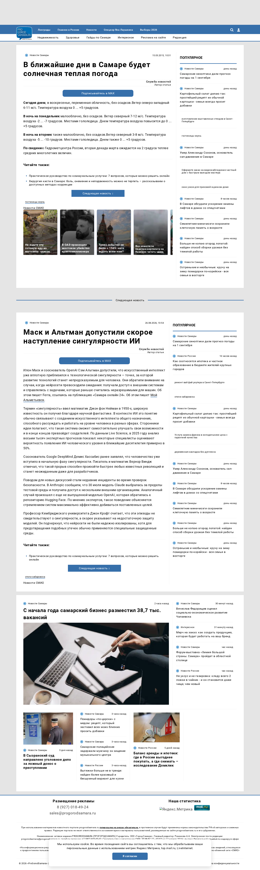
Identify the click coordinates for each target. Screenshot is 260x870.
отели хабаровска (35, 576)
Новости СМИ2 (33, 208)
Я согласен (130, 856)
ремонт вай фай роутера (188, 382)
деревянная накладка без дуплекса (195, 452)
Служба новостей (158, 81)
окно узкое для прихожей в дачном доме (205, 187)
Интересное (187, 627)
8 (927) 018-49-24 (73, 807)
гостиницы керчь (35, 202)
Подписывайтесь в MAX (98, 93)
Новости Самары (39, 55)
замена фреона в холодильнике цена (204, 435)
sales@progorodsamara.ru (73, 813)
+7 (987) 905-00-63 (91, 839)
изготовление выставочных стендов (202, 118)
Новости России (186, 356)
